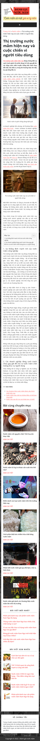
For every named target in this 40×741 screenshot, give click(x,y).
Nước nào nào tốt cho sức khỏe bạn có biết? (20, 399)
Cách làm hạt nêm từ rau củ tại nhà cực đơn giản (22, 657)
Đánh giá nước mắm (16, 11)
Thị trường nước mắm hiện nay (13, 61)
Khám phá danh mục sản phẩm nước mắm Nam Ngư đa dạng (22, 695)
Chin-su (14, 157)
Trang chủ (7, 31)
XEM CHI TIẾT (8, 439)
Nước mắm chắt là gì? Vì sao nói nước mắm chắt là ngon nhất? (23, 686)
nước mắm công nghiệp (11, 79)
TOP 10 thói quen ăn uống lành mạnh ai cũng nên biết (22, 666)
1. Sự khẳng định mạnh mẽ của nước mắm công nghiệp (18, 239)
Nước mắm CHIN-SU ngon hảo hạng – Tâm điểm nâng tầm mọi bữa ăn (23, 676)
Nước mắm (16, 31)
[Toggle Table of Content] (32, 235)
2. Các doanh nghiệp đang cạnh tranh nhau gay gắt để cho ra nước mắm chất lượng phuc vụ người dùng (19, 243)
